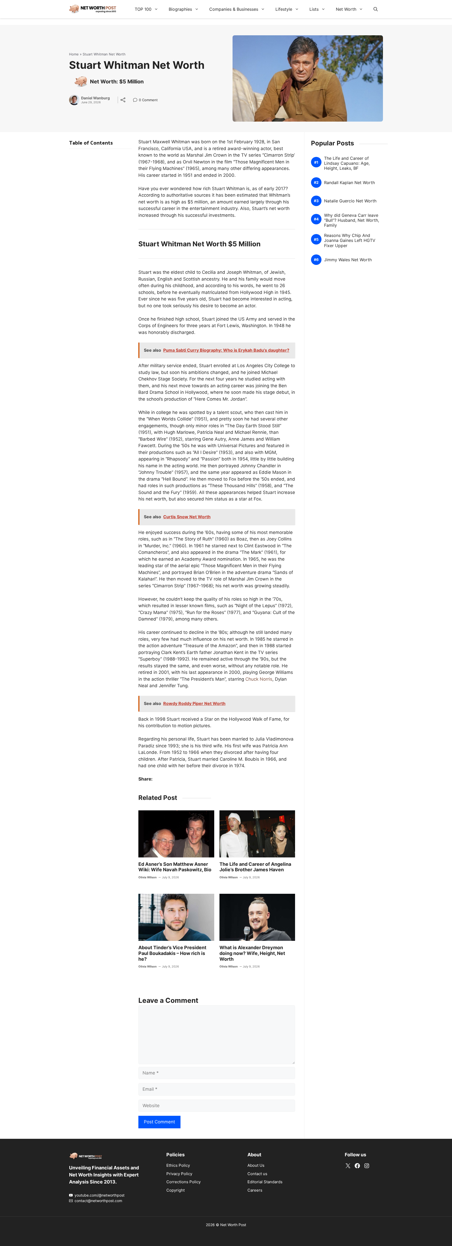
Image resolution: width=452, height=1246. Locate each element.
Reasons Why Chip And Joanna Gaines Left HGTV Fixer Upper (349, 240)
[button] (375, 9)
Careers (254, 1190)
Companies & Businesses (233, 9)
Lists (314, 9)
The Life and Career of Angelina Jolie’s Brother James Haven (255, 867)
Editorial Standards (264, 1181)
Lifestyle (283, 9)
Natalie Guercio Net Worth (350, 200)
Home (74, 54)
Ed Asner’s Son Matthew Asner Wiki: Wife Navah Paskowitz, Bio (174, 867)
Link (136, 100)
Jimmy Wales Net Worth (348, 259)
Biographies (180, 9)
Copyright (175, 1190)
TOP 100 (143, 9)
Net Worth (346, 9)
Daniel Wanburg (95, 98)
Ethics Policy (178, 1165)
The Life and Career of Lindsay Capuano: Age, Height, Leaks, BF (347, 163)
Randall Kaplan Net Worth (349, 182)
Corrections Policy (183, 1181)
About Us (255, 1165)
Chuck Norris (258, 679)
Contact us (257, 1173)
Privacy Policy (179, 1173)
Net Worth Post (233, 1224)
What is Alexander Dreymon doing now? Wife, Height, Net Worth (252, 953)
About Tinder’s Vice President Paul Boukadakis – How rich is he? (172, 953)
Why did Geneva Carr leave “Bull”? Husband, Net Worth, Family (351, 220)
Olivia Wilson (147, 877)
